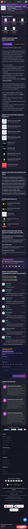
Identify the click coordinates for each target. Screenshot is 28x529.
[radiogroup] (8, 285)
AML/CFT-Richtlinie (7, 463)
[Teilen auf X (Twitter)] (6, 266)
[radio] (6, 285)
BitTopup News (6, 444)
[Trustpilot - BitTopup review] (14, 509)
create (21, 94)
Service (4, 469)
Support (4, 452)
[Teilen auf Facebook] (3, 266)
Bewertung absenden (20, 376)
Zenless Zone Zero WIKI (7, 440)
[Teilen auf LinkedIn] (16, 266)
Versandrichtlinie (6, 461)
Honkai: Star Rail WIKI (7, 438)
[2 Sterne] (6, 364)
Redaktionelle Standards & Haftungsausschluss (12, 473)
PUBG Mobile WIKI (6, 442)
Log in (5, 94)
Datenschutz (5, 471)
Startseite (3, 4)
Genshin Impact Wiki (7, 436)
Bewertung (5, 362)
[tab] (7, 44)
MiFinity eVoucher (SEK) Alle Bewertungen (13, 344)
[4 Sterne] (11, 364)
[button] (14, 434)
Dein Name (4, 356)
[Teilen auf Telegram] (13, 266)
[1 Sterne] (3, 364)
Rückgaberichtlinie (6, 460)
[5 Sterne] (13, 364)
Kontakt (4, 454)
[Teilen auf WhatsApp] (9, 266)
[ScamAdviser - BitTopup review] (8, 506)
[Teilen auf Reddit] (19, 266)
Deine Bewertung (6, 366)
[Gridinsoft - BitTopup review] (19, 506)
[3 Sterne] (8, 364)
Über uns (4, 450)
